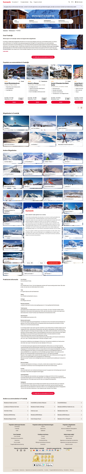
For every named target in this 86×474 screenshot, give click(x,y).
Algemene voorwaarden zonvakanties (69, 440)
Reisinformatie (69, 444)
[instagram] (21, 451)
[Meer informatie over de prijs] (23, 98)
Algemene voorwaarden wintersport (69, 442)
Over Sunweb (17, 436)
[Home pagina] (7, 2)
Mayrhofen (43, 428)
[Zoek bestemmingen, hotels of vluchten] (69, 2)
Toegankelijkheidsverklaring (17, 444)
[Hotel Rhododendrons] (14, 85)
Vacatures (17, 440)
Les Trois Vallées (55, 46)
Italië (17, 430)
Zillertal (69, 426)
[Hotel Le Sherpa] (37, 85)
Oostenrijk (17, 426)
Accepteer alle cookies (53, 262)
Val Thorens (6, 47)
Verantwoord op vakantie (17, 438)
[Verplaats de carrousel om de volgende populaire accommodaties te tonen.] (81, 108)
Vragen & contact (69, 436)
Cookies (43, 438)
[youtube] (25, 451)
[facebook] (17, 451)
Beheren (28, 262)
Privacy (43, 436)
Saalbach (43, 430)
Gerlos (43, 426)
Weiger (41, 262)
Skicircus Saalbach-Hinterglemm (69, 428)
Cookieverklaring (43, 440)
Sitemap (72, 470)
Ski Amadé (68, 430)
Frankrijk (17, 428)
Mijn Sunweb (69, 438)
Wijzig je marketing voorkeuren (43, 442)
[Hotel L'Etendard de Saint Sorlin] (61, 85)
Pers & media (17, 442)
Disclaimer (43, 444)
